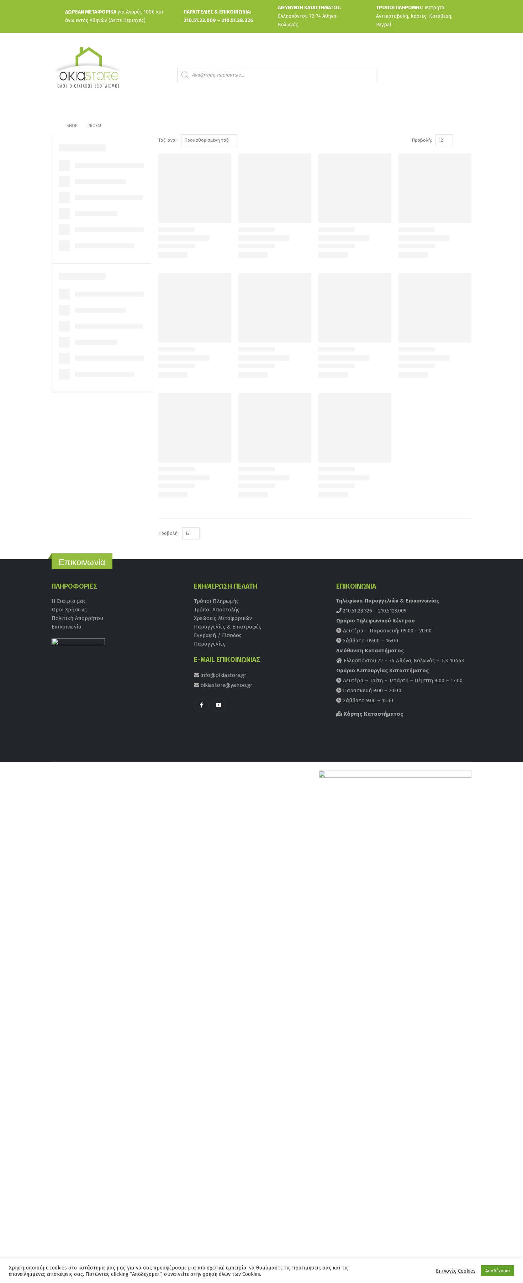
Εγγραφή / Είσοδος (218, 635)
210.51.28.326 (237, 20)
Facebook (202, 705)
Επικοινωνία (66, 627)
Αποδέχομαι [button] (497, 1270)
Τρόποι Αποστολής (216, 609)
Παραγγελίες (209, 644)
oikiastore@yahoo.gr (225, 685)
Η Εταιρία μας (69, 601)
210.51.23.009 (200, 20)
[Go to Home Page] (54, 125)
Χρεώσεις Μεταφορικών (223, 618)
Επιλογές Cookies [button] (456, 1271)
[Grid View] (459, 140)
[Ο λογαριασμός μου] (441, 75)
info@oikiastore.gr (222, 675)
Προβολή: (422, 140)
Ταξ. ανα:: (168, 140)
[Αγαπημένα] (460, 75)
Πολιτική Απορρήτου (77, 618)
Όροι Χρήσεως (69, 609)
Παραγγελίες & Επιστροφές (228, 627)
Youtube (219, 705)
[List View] (468, 140)
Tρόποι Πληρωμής (216, 601)
